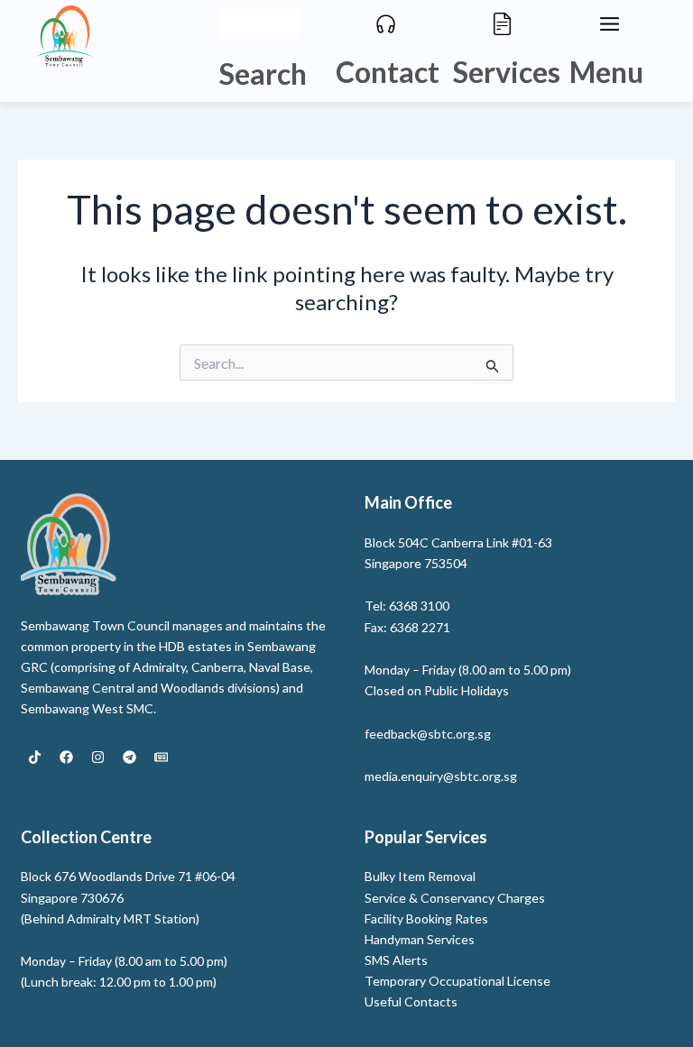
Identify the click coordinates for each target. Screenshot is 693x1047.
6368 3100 (419, 605)
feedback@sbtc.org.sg (428, 733)
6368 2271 (420, 627)
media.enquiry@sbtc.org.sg (441, 776)
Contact (387, 71)
